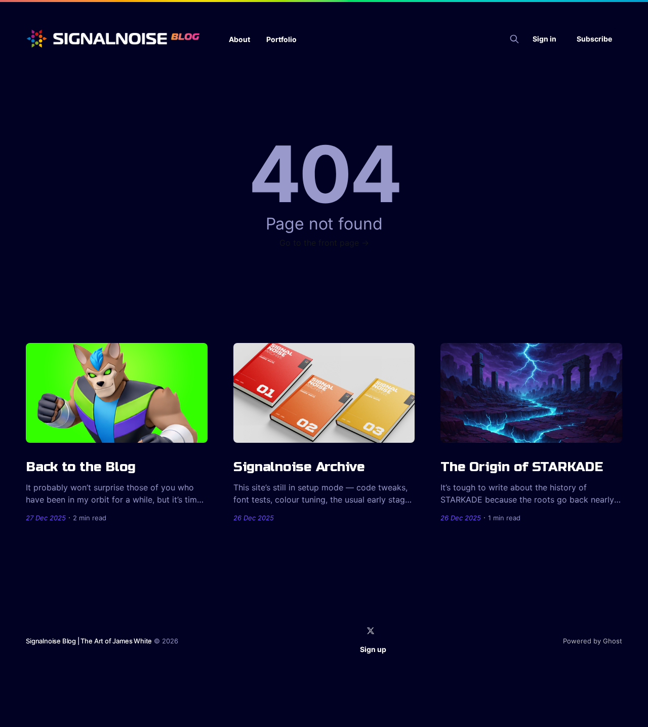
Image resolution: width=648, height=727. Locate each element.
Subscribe (594, 38)
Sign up (373, 649)
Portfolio (281, 39)
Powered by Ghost (592, 641)
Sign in (544, 38)
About (239, 39)
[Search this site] (514, 39)
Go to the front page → (324, 243)
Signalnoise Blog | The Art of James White (89, 641)
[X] (371, 631)
